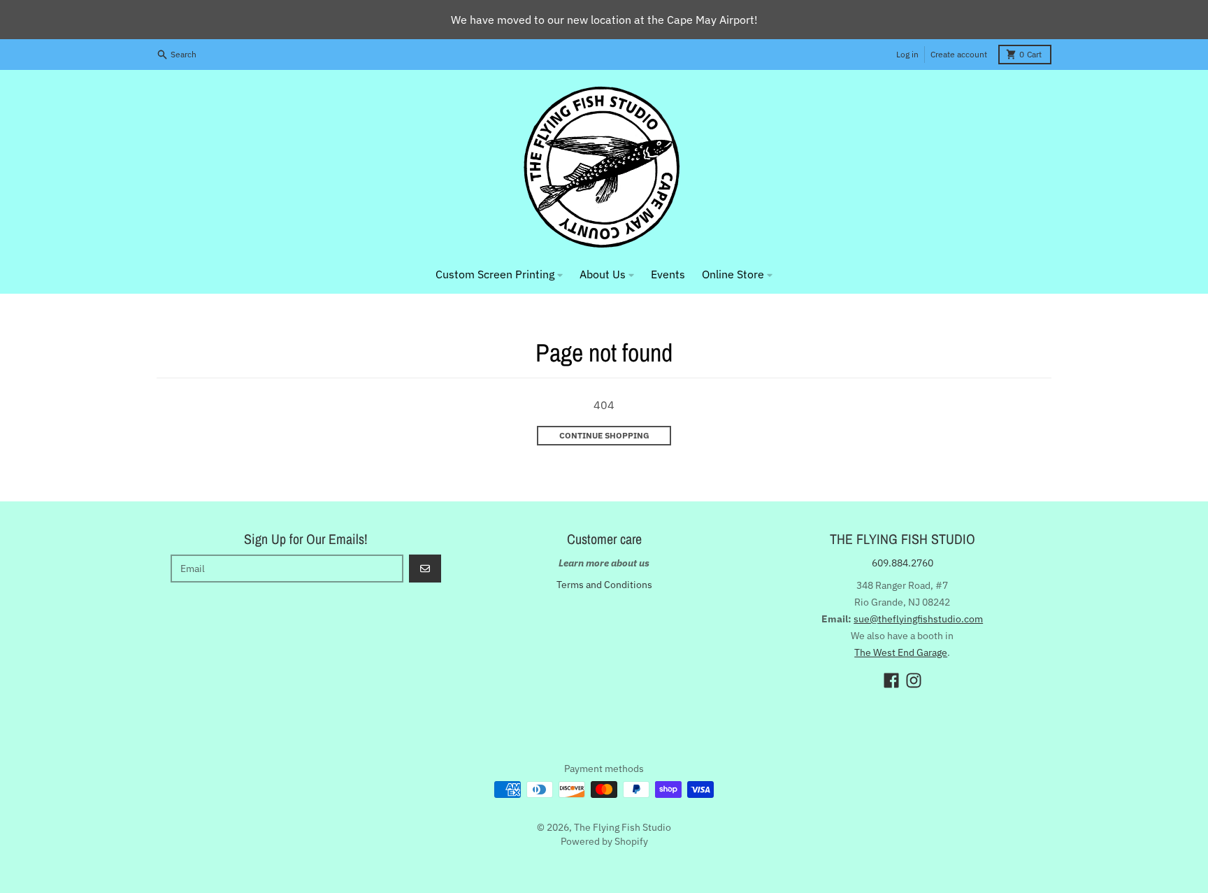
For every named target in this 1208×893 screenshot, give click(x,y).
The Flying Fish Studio (622, 827)
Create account (958, 54)
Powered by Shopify (604, 841)
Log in (907, 54)
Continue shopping (604, 435)
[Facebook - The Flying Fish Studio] (891, 680)
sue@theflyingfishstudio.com (918, 619)
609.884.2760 (902, 563)
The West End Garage (900, 652)
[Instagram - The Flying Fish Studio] (913, 680)
